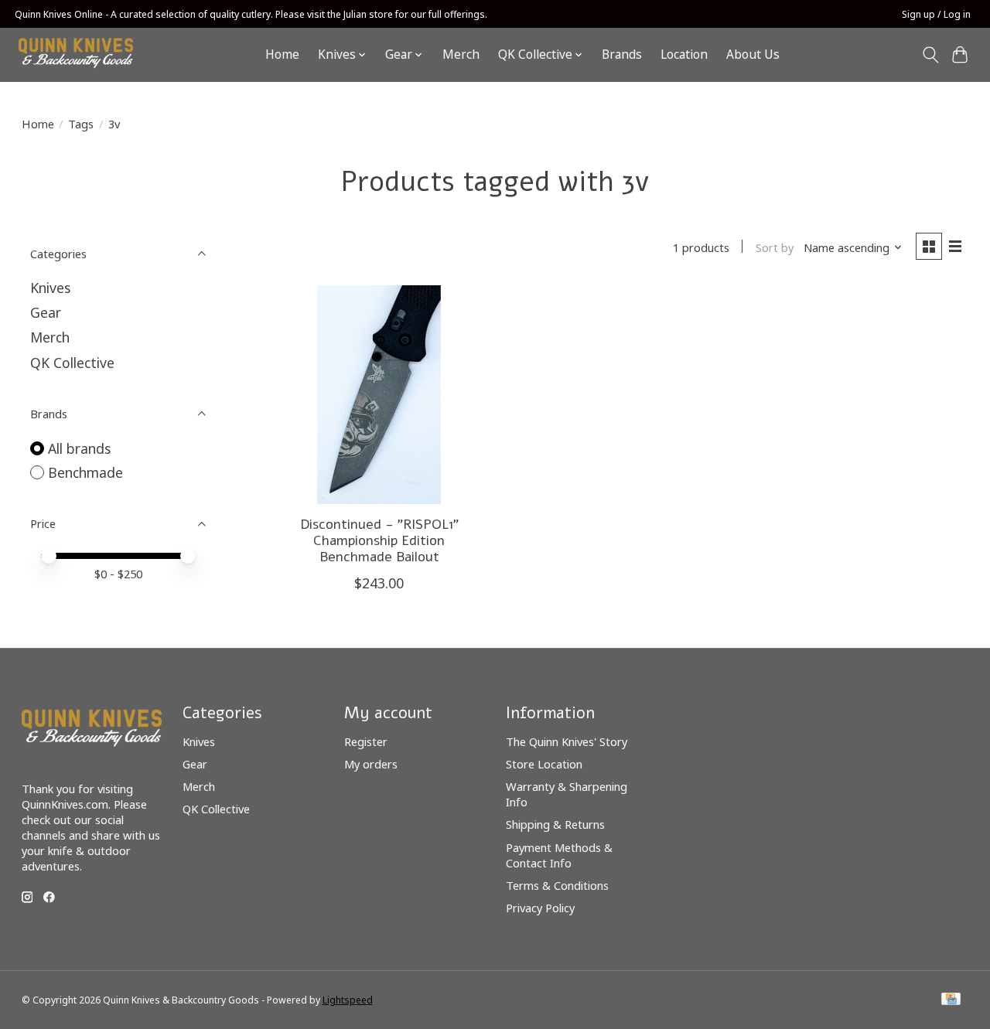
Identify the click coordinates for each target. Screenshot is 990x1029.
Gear (45, 312)
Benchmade (85, 472)
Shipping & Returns (555, 824)
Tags (81, 123)
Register (365, 741)
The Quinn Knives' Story (566, 741)
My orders (371, 764)
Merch (461, 54)
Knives (50, 287)
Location (684, 54)
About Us (753, 54)
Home (282, 54)
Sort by (775, 247)
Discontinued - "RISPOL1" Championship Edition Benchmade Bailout (379, 540)
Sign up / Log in (936, 14)
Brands (622, 54)
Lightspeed (348, 1000)
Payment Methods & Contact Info (559, 855)
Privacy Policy (540, 907)
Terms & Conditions (557, 885)
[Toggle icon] (930, 55)
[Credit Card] (951, 1000)
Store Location (544, 764)
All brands (79, 448)
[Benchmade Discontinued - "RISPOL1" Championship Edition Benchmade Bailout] (379, 394)
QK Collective (72, 362)
